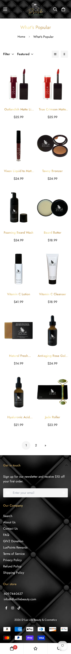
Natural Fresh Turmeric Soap (18, 355)
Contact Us (10, 528)
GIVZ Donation (13, 541)
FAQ (6, 535)
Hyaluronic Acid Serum (18, 417)
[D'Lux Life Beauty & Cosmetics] (35, 9)
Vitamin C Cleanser (52, 294)
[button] (63, 9)
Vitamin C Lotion (18, 294)
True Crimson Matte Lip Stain (52, 109)
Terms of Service (14, 553)
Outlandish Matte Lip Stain (18, 109)
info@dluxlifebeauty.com (20, 599)
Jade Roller (52, 417)
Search (7, 516)
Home (21, 36)
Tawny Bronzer (52, 171)
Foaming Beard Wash (18, 232)
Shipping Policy (13, 572)
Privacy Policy (12, 560)
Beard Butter (52, 232)
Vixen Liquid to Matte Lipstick (18, 171)
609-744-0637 (13, 593)
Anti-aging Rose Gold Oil (52, 355)
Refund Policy (12, 566)
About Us (9, 522)
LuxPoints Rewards (15, 547)
